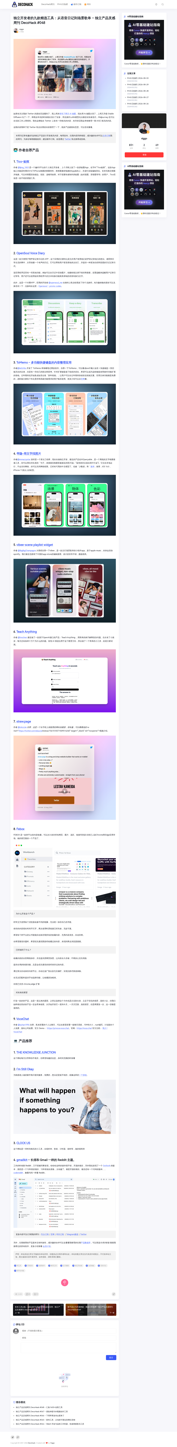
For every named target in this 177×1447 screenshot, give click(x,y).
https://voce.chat (84, 1028)
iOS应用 (30, 1265)
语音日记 (103, 1265)
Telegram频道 (72, 1234)
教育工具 (54, 1265)
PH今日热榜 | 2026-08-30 (138, 78)
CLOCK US (23, 1143)
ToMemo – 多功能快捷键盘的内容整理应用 (44, 362)
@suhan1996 (24, 1025)
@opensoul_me (55, 283)
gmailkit (21, 1160)
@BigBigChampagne (27, 550)
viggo (144, 138)
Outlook (106, 1166)
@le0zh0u (21, 368)
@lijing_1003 (23, 167)
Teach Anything (26, 631)
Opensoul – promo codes (50, 286)
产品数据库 (86, 1243)
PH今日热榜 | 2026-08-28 (138, 91)
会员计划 (47, 1246)
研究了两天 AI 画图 (67, 114)
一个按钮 (83, 1075)
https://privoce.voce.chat (58, 1028)
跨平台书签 (20, 1271)
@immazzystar (24, 459)
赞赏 (145, 155)
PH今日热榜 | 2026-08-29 (138, 85)
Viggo (52, 1443)
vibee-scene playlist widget (34, 545)
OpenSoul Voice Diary (30, 253)
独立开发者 (78, 1265)
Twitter (68, 139)
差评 (92, 466)
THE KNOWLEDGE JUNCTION (36, 1052)
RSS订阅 (60, 1234)
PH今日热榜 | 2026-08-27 (138, 97)
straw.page (23, 721)
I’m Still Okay (25, 1069)
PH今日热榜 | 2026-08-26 (138, 104)
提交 (111, 1357)
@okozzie (22, 727)
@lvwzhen (23, 637)
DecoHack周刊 (47, 4)
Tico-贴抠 (22, 161)
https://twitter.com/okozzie (30, 731)
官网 (83, 379)
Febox (20, 829)
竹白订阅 (45, 1234)
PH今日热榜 (62, 4)
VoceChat (22, 1019)
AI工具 (19, 1265)
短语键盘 (91, 1265)
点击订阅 (106, 135)
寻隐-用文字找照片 (28, 453)
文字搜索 (66, 1265)
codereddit (18, 1173)
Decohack (31, 1443)
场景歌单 (42, 1265)
